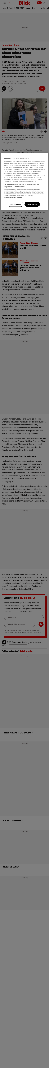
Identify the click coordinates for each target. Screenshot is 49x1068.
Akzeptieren (32, 204)
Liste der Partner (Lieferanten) (13, 197)
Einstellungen (15, 204)
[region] (24, 181)
